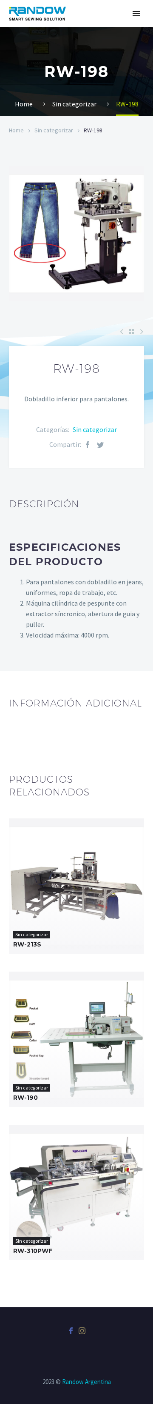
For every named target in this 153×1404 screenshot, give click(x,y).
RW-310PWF (32, 1251)
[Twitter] (100, 444)
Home (16, 130)
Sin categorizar (53, 130)
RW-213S (27, 944)
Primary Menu (136, 13)
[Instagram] (82, 1330)
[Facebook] (87, 444)
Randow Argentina (86, 1382)
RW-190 (25, 1097)
